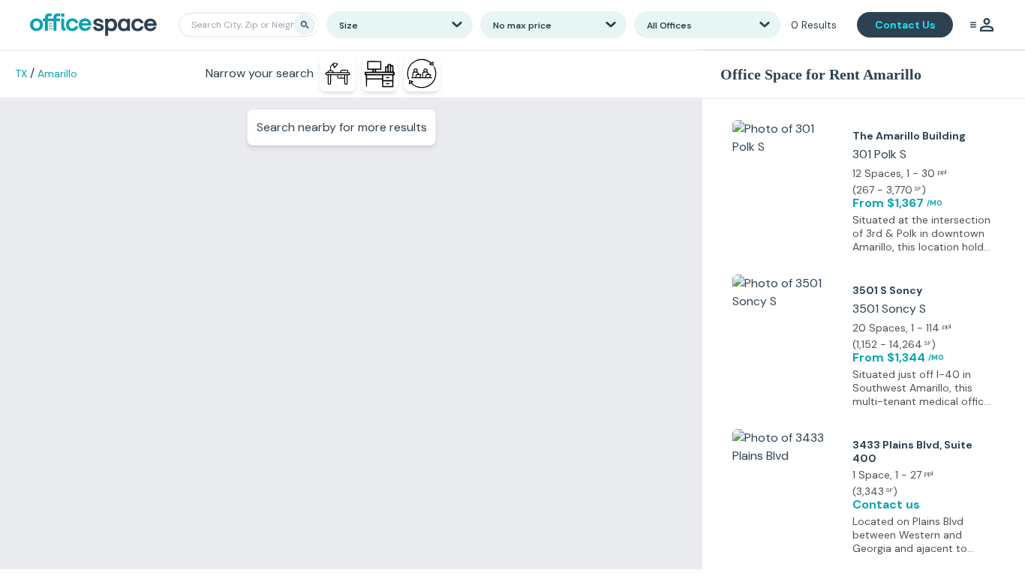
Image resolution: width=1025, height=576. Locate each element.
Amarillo (57, 73)
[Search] (304, 24)
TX (21, 73)
